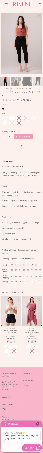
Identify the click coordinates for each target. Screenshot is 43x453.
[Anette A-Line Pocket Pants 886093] (11, 311)
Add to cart (23, 136)
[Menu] (6, 4)
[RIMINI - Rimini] (21, 4)
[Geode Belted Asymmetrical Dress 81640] (32, 311)
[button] (37, 424)
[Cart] (40, 4)
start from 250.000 (25, 88)
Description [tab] (7, 162)
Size (3, 113)
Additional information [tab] (12, 166)
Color (4, 105)
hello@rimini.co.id (8, 419)
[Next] (38, 44)
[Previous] (5, 44)
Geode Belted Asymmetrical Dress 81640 (32, 333)
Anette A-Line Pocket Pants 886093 (11, 332)
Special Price (8, 88)
